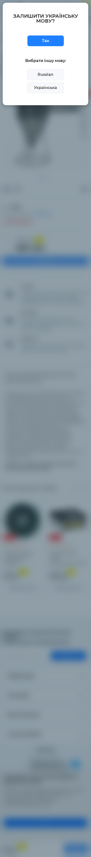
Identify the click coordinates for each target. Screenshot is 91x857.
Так (45, 40)
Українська (45, 87)
